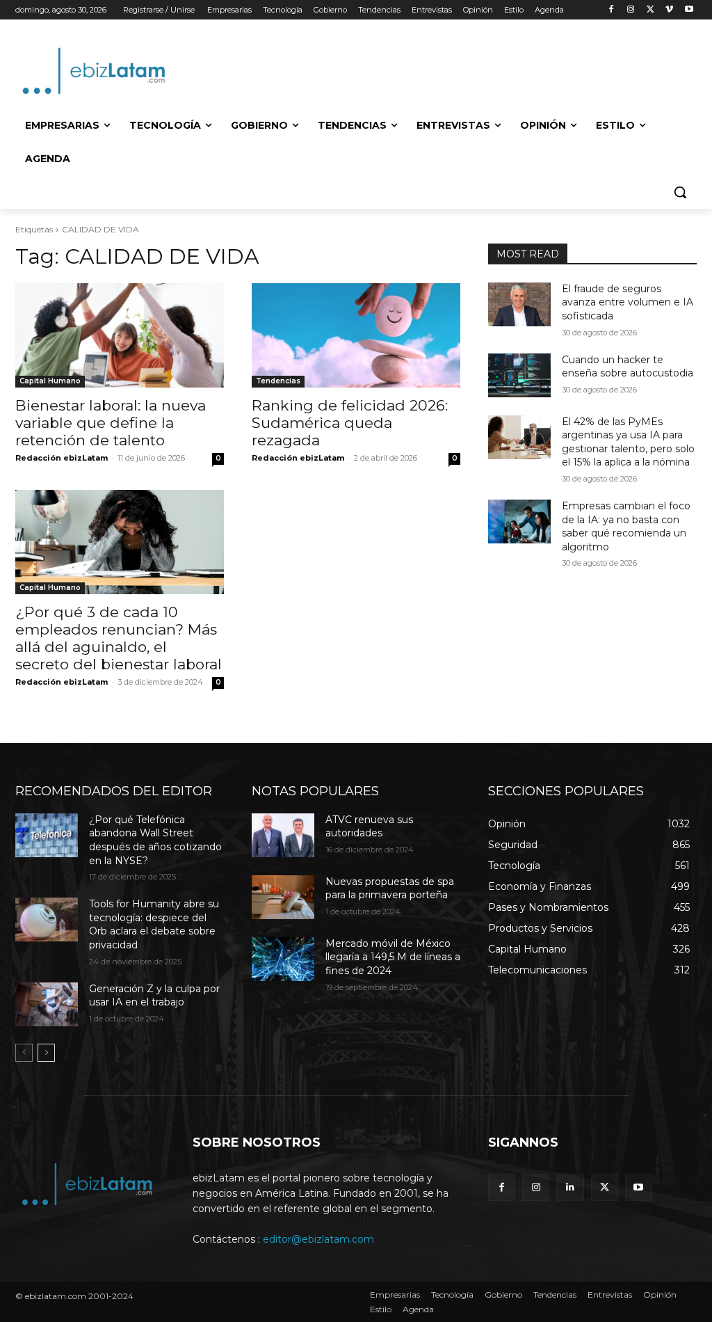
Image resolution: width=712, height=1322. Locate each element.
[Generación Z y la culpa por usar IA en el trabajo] (46, 1004)
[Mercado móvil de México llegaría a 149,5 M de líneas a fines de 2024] (283, 959)
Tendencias (278, 380)
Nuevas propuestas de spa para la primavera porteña (389, 888)
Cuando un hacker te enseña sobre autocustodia (627, 366)
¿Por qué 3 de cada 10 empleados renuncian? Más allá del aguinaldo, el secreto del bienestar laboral (118, 638)
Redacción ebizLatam (61, 458)
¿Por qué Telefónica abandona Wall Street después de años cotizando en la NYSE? (155, 840)
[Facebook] (612, 10)
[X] (650, 10)
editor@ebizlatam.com (318, 1239)
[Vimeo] (669, 10)
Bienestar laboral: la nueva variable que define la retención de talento (110, 423)
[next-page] (46, 1053)
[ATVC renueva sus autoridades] (283, 835)
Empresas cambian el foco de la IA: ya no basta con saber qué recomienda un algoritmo (626, 526)
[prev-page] (24, 1053)
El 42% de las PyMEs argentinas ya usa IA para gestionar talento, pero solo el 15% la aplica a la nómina (628, 442)
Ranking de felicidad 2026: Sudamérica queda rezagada (350, 423)
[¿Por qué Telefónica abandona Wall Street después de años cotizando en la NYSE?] (46, 835)
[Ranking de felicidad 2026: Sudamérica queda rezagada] (356, 335)
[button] (680, 192)
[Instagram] (631, 10)
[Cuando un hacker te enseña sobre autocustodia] (519, 375)
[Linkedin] (569, 1187)
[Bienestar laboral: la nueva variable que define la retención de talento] (119, 335)
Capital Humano (50, 380)
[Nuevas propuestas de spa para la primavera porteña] (283, 897)
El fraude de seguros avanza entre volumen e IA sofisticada (627, 302)
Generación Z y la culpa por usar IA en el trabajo (154, 995)
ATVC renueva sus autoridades (369, 826)
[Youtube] (689, 10)
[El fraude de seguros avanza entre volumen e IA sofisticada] (519, 304)
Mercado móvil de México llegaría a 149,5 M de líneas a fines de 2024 (392, 957)
